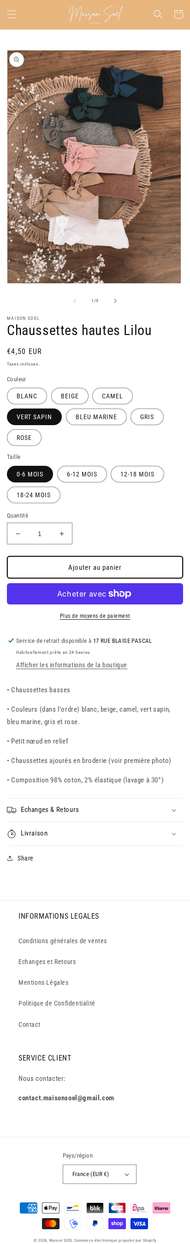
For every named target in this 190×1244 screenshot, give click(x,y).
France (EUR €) (90, 1174)
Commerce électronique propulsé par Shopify (115, 1240)
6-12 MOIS (82, 474)
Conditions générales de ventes (62, 941)
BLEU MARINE (96, 417)
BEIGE (70, 396)
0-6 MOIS (30, 474)
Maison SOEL (61, 1240)
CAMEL (112, 396)
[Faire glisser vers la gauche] (75, 301)
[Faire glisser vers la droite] (115, 301)
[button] (11, 14)
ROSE (24, 437)
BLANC (27, 396)
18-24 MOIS (34, 495)
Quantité (17, 515)
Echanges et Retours (47, 961)
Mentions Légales (43, 982)
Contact (29, 1024)
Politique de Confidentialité (56, 1003)
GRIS (147, 417)
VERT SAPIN (34, 417)
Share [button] (26, 858)
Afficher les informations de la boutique (71, 665)
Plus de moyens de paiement (95, 616)
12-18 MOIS (137, 474)
